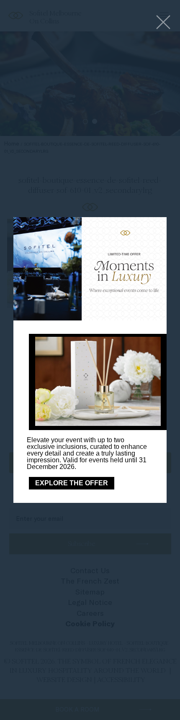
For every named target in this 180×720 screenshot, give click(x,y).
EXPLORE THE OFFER (71, 483)
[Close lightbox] (163, 23)
